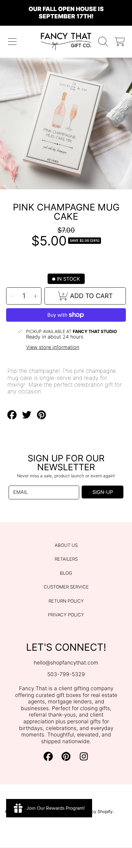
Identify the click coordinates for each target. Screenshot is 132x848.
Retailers (66, 559)
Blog (66, 573)
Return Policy (66, 601)
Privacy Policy (66, 615)
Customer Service (66, 587)
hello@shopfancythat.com (66, 662)
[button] (12, 41)
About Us (66, 545)
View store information (52, 347)
